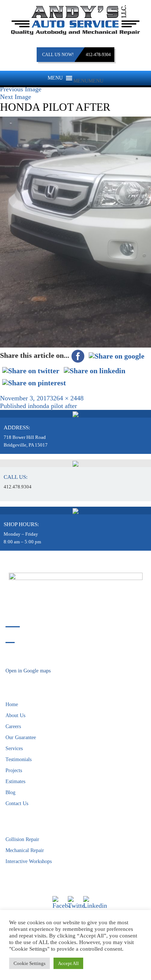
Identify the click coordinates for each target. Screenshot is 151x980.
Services (14, 748)
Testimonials (18, 759)
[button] (88, 81)
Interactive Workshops (28, 861)
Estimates (15, 781)
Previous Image (20, 89)
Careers (13, 726)
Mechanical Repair (24, 850)
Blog (10, 792)
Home (11, 704)
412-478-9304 (98, 54)
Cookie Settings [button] (29, 963)
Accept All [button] (68, 963)
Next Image (15, 96)
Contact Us (16, 803)
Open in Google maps (28, 670)
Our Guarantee (20, 737)
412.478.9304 (18, 486)
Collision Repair (22, 839)
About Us (15, 715)
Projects (13, 770)
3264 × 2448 (67, 398)
